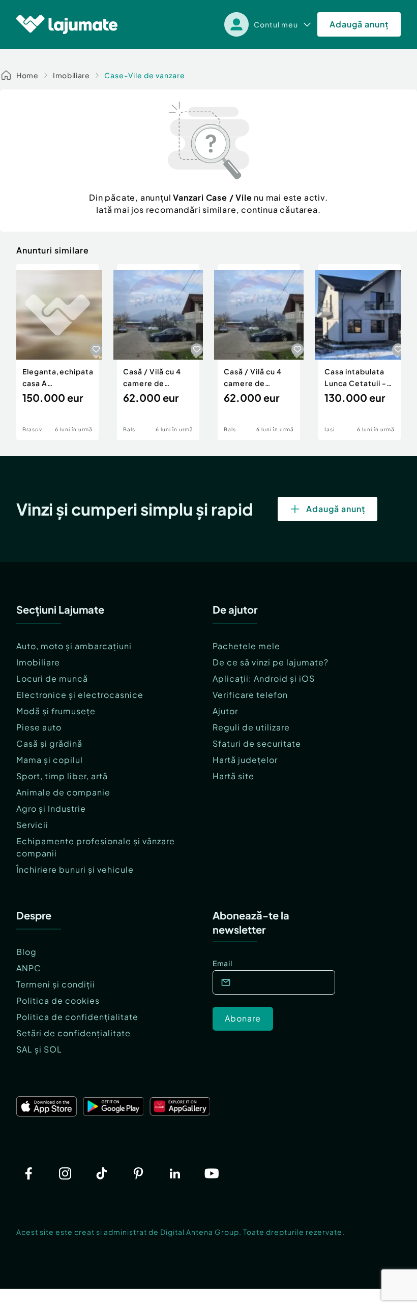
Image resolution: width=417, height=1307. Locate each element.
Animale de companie (63, 792)
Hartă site (233, 776)
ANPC (28, 968)
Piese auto (39, 727)
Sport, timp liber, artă (62, 776)
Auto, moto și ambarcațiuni (74, 646)
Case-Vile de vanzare (144, 75)
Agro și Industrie (51, 808)
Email (222, 963)
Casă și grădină (49, 743)
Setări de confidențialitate (73, 1033)
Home (27, 75)
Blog (26, 951)
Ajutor (225, 711)
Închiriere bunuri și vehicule (75, 869)
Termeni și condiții (55, 984)
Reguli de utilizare (251, 727)
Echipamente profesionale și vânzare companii (95, 847)
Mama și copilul (49, 759)
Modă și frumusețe (56, 711)
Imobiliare (71, 75)
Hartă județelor (245, 759)
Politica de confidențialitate (77, 1016)
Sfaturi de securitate (257, 743)
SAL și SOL (39, 1049)
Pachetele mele (246, 646)
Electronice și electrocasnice (79, 694)
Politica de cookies (58, 1000)
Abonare (243, 1018)
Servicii (32, 824)
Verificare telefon (250, 694)
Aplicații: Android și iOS (264, 678)
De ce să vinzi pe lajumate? (271, 662)
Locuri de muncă (52, 678)
